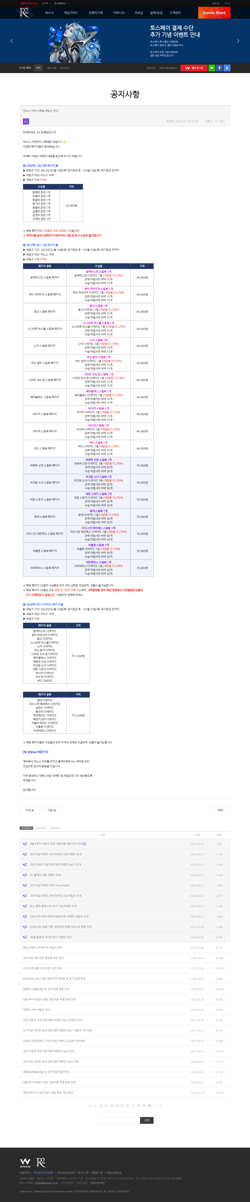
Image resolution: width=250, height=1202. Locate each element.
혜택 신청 (51, 68)
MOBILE (61, 3)
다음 (238, 41)
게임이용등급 (113, 1172)
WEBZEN (25, 1163)
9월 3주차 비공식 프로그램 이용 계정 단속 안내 (49, 1082)
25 (122, 1105)
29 (143, 1105)
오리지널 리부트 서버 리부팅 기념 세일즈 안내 (55, 895)
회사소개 (83, 1172)
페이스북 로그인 (219, 68)
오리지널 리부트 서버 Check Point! (50, 885)
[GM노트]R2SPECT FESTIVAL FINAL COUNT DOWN (54, 1040)
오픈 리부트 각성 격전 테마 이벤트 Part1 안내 (55, 864)
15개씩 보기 (26, 828)
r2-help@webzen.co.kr (46, 1182)
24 (116, 1105)
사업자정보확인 (97, 1182)
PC (46, 3)
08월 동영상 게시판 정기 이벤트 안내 (50, 937)
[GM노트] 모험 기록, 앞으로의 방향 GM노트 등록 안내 (61, 926)
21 (100, 1105)
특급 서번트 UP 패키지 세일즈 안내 (42, 947)
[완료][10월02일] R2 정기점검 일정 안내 (46, 988)
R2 (25, 13)
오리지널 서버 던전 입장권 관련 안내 (43, 957)
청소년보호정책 (65, 1172)
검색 (146, 1120)
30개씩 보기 (41, 828)
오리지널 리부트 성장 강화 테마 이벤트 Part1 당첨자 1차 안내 (57, 1030)
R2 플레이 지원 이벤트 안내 (45, 874)
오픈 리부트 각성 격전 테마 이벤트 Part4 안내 (48, 1051)
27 (133, 1105)
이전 (11, 41)
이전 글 (30, 810)
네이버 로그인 (212, 68)
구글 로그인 (227, 68)
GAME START (214, 13)
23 (111, 1105)
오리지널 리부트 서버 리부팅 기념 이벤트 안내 (55, 854)
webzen (28, 3)
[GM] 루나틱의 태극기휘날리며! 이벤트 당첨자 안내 (59, 916)
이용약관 (25, 1172)
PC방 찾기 (65, 68)
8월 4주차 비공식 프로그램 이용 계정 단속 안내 (56, 843)
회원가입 (216, 3)
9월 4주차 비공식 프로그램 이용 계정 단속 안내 (49, 999)
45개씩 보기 (55, 828)
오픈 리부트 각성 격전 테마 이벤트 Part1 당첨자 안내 (52, 1020)
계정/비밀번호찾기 (168, 68)
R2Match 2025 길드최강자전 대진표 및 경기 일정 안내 (54, 978)
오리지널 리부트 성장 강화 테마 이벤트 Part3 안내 (51, 1061)
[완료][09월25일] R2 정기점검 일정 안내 (46, 1071)
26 (127, 1105)
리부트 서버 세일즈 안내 (36, 1009)
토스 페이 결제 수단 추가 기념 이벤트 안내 (53, 905)
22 (106, 1105)
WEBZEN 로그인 (194, 68)
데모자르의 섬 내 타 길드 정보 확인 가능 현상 (48, 1092)
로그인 (227, 3)
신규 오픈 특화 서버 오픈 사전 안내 (42, 968)
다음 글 (52, 810)
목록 (220, 810)
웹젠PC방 (97, 1172)
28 (138, 1105)
